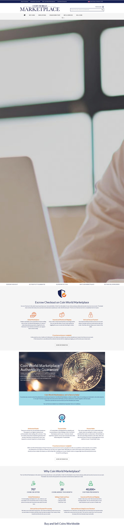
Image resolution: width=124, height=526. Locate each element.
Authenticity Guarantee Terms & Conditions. (70, 403)
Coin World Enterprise (62, 1)
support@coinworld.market (83, 451)
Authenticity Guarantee (35, 1)
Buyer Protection (24, 1)
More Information (62, 345)
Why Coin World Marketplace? (48, 1)
